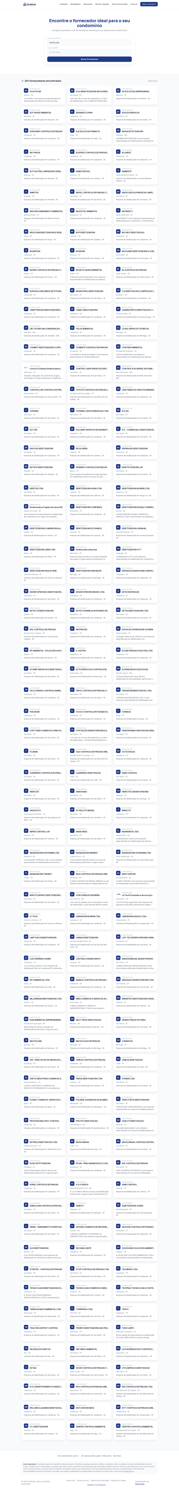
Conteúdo (63, 4)
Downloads (87, 4)
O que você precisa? (54, 38)
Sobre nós (71, 1480)
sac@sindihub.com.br (69, 1456)
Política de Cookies (118, 1480)
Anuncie (134, 4)
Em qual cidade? (52, 48)
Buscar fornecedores (89, 59)
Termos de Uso (129, 1471)
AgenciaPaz (140, 1484)
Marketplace (75, 4)
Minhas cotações (102, 4)
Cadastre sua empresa (96, 1485)
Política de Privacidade (100, 1480)
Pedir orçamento (149, 4)
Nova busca (153, 81)
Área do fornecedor (120, 4)
